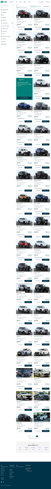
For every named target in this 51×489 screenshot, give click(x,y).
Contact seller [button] (20, 29)
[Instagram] (3, 482)
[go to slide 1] (40, 40)
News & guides (12, 476)
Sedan (27, 449)
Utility (33, 449)
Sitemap (11, 477)
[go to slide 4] (42, 40)
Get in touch (27, 469)
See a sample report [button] (24, 97)
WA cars (2, 472)
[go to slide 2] (23, 40)
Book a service (12, 466)
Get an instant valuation (20, 466)
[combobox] (6, 5)
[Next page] (37, 436)
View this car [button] (28, 29)
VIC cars (2, 473)
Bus (20, 447)
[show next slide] (31, 14)
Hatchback (46, 447)
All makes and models (4, 466)
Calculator (2, 479)
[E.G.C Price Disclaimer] (35, 25)
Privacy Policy (8, 485)
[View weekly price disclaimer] (31, 25)
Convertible (33, 447)
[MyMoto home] (4, 2)
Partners (11, 473)
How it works (12, 472)
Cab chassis (26, 447)
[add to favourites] (31, 19)
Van (39, 449)
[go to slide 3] (24, 40)
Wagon (46, 449)
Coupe (40, 447)
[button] (13, 5)
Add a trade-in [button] (33, 6)
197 (35, 436)
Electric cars (3, 470)
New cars (2, 469)
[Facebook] (1, 482)
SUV (20, 449)
